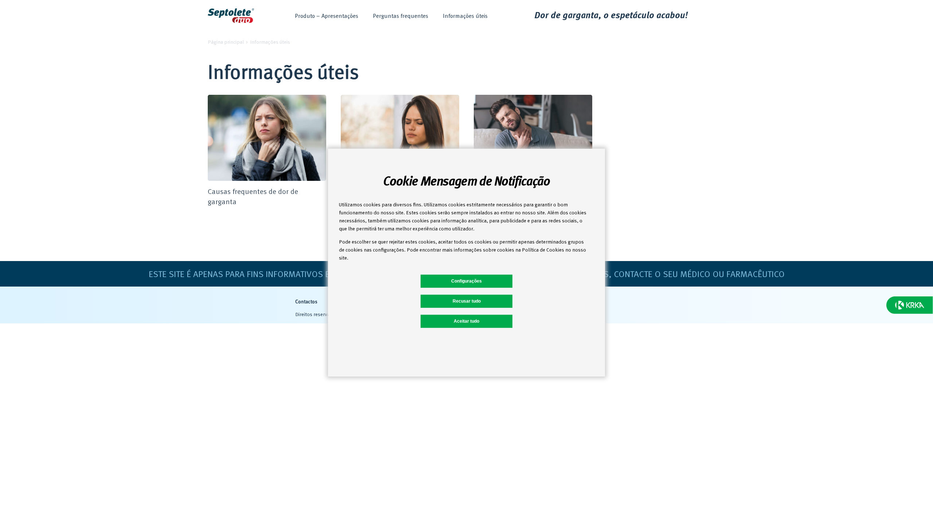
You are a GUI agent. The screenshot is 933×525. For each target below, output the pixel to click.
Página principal (226, 42)
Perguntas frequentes (400, 15)
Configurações (466, 281)
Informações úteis (465, 15)
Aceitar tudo (466, 321)
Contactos (306, 301)
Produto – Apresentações (326, 15)
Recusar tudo (467, 301)
